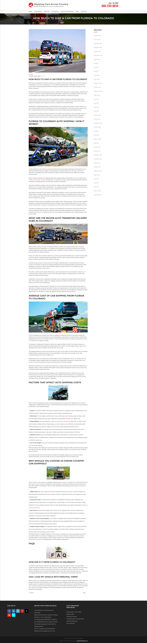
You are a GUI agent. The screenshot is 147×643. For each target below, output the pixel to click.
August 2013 (97, 175)
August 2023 (97, 59)
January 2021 (97, 119)
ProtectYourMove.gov (72, 621)
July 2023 (96, 63)
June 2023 (96, 67)
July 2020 (96, 131)
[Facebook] (9, 611)
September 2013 (98, 171)
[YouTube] (9, 615)
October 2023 (97, 51)
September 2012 (98, 195)
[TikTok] (13, 615)
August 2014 (97, 163)
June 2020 (96, 135)
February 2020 (97, 139)
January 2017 (97, 151)
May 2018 (96, 143)
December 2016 (98, 155)
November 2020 (98, 123)
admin (31, 74)
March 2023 (97, 79)
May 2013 (96, 183)
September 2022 (98, 91)
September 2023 (98, 55)
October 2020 (97, 127)
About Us (46, 11)
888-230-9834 (110, 6)
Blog (77, 11)
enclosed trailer (66, 421)
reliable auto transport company (37, 180)
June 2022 (96, 103)
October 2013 (97, 167)
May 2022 (96, 107)
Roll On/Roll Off (70, 623)
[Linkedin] (13, 611)
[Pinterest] (22, 611)
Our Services (55, 11)
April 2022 (96, 111)
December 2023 (98, 43)
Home (30, 11)
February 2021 (97, 115)
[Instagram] (26, 611)
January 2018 (97, 147)
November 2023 (98, 47)
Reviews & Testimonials (67, 11)
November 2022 (98, 83)
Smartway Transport (72, 616)
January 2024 (97, 39)
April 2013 (96, 187)
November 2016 (98, 159)
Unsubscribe (66, 638)
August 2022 (97, 95)
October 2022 (97, 87)
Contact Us (84, 11)
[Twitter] (18, 611)
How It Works (38, 11)
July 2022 (96, 99)
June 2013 (96, 179)
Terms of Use (73, 638)
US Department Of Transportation (75, 619)
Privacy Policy (80, 638)
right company (62, 482)
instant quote (32, 507)
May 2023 (96, 71)
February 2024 (97, 35)
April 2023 (96, 75)
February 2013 (97, 191)
